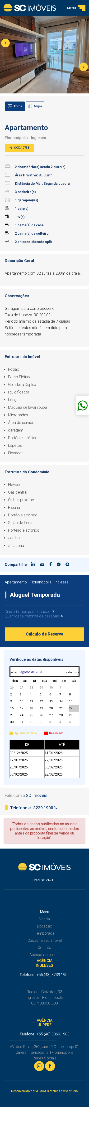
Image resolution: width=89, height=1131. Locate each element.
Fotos (18, 106)
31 (61, 687)
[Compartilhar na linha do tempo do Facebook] (50, 565)
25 (31, 715)
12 (41, 701)
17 (21, 708)
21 (61, 708)
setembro (72, 672)
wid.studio (70, 1091)
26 (12, 687)
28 (31, 687)
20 (51, 708)
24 (21, 715)
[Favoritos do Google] (67, 565)
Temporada (44, 933)
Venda (44, 919)
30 (51, 687)
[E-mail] (42, 565)
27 (21, 687)
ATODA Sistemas (48, 1091)
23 (12, 715)
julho (13, 672)
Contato (44, 947)
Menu (44, 912)
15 (70, 701)
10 (21, 701)
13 (51, 701)
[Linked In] (33, 565)
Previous (5, 43)
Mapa (38, 106)
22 (70, 708)
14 (61, 701)
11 (31, 701)
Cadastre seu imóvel (45, 940)
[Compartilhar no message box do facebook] (58, 565)
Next (83, 67)
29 (41, 687)
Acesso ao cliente (44, 954)
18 (31, 708)
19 (41, 708)
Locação (44, 926)
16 (12, 708)
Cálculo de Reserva (44, 633)
